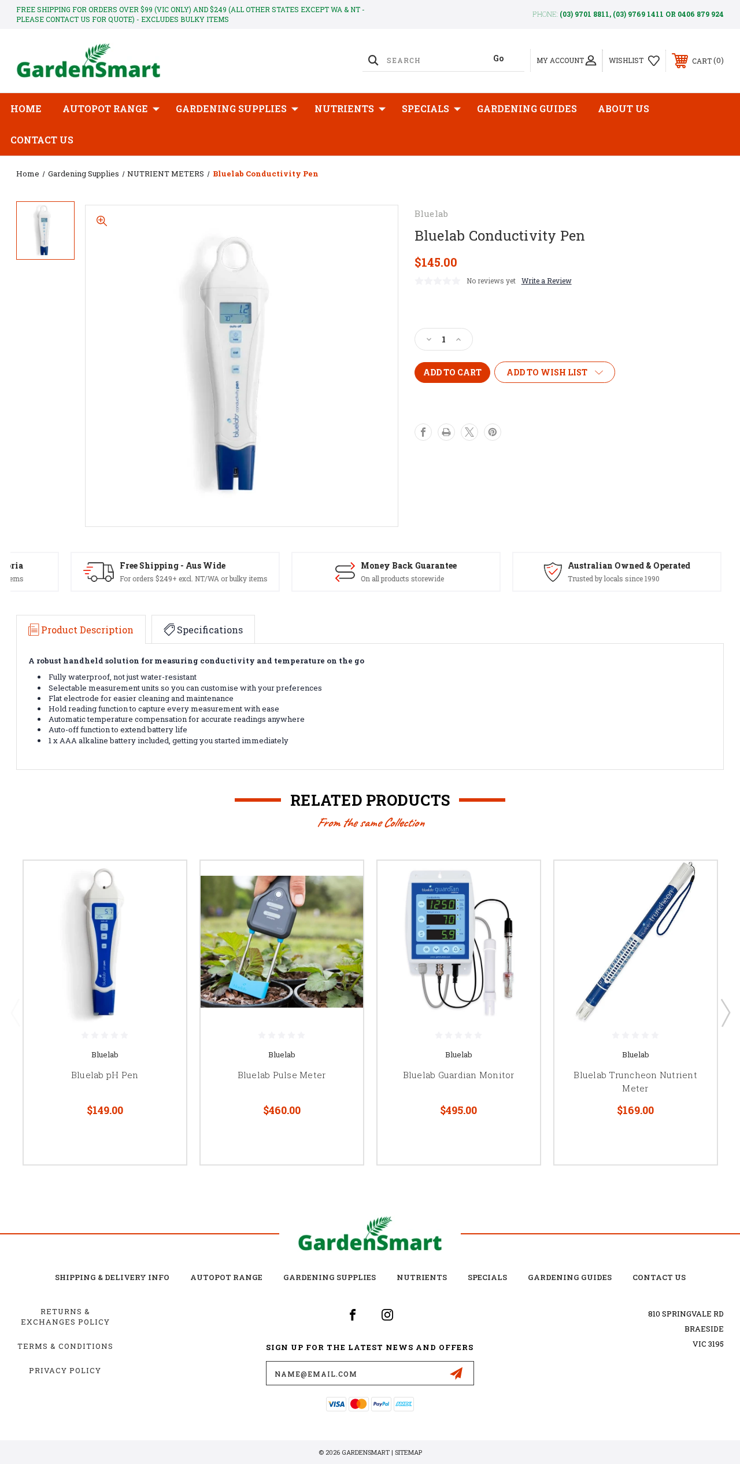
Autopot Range (226, 1277)
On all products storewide (377, 578)
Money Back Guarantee (383, 565)
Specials (425, 108)
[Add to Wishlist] (163, 911)
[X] (469, 432)
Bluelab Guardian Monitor (459, 1075)
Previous (15, 1012)
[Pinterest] (492, 432)
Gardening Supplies (231, 108)
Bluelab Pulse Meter (282, 1075)
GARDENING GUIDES (570, 1277)
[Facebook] (423, 432)
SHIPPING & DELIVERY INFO (112, 1277)
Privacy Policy (65, 1370)
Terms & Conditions (65, 1346)
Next (725, 1012)
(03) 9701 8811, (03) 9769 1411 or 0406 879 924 (642, 14)
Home (26, 108)
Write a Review (546, 280)
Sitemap (408, 1452)
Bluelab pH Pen (105, 1075)
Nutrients (344, 108)
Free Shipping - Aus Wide (147, 565)
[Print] (446, 432)
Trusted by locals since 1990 (588, 578)
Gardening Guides (527, 108)
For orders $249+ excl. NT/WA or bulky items (168, 578)
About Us (623, 108)
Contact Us (41, 140)
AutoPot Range (105, 108)
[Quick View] (163, 883)
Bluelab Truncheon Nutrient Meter (635, 1081)
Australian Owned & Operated (603, 565)
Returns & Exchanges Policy (65, 1316)
